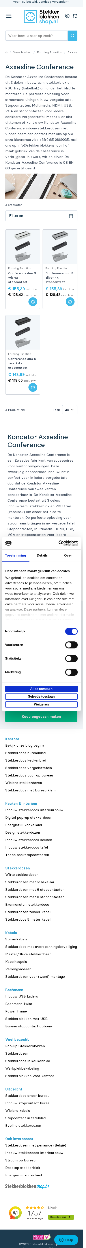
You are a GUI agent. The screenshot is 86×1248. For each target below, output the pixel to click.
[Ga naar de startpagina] (41, 17)
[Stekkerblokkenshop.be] (41, 1186)
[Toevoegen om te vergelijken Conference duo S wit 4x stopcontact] (32, 301)
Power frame (16, 1011)
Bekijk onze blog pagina (24, 745)
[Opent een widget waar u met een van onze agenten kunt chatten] (66, 1240)
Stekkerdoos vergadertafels (28, 767)
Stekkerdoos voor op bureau (29, 775)
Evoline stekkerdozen (23, 1125)
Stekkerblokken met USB (26, 1018)
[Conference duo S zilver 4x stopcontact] (60, 247)
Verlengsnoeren (18, 969)
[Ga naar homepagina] (6, 52)
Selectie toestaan (41, 696)
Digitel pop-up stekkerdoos (28, 817)
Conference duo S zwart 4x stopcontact (22, 363)
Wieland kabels (17, 1110)
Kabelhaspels (16, 961)
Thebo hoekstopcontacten (27, 855)
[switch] (71, 644)
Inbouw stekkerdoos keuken (28, 840)
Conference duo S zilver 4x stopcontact (59, 277)
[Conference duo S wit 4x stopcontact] (23, 247)
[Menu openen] (8, 15)
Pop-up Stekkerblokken (25, 1046)
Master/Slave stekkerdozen (28, 954)
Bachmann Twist (18, 1003)
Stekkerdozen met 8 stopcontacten (34, 897)
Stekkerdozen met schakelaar (29, 882)
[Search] (72, 36)
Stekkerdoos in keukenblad (27, 1061)
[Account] (67, 15)
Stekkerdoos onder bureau (27, 1095)
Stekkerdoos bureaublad (25, 753)
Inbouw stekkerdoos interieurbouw (34, 810)
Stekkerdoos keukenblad (25, 760)
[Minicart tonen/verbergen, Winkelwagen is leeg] (74, 15)
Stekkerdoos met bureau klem (30, 790)
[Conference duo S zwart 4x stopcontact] (23, 332)
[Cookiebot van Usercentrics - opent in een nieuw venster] (59, 543)
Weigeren (41, 704)
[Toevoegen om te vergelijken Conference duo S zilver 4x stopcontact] (70, 301)
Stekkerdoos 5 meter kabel (27, 919)
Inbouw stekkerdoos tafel (26, 847)
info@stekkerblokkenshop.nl (40, 145)
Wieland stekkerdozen (23, 782)
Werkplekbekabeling (22, 1068)
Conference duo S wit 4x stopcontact (22, 277)
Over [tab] (68, 555)
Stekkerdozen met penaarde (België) (35, 1145)
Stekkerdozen (16, 1053)
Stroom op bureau (20, 1160)
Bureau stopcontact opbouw (29, 1026)
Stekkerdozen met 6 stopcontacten (34, 889)
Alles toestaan (41, 689)
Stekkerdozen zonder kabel (27, 912)
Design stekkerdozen (22, 832)
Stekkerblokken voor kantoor (29, 1076)
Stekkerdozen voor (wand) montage (35, 976)
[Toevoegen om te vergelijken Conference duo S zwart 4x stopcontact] (32, 387)
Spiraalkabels (16, 939)
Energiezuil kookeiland (23, 825)
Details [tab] (42, 555)
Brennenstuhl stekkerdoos (27, 904)
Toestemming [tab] (15, 555)
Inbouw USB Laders (21, 996)
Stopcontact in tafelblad (25, 1118)
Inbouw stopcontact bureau (28, 1103)
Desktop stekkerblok (22, 1167)
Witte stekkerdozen (21, 874)
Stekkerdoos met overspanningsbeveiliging (41, 946)
